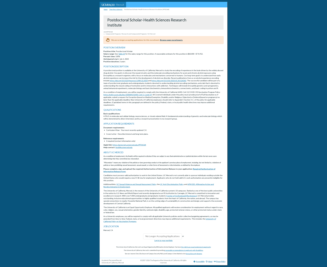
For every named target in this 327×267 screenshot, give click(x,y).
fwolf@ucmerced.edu (123, 147)
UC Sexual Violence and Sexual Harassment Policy (136, 184)
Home (106, 9)
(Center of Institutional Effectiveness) (181, 196)
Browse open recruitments (171, 40)
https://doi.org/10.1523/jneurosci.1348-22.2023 (129, 80)
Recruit (120, 4)
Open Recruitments (115, 9)
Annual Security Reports (194, 253)
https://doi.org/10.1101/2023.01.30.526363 (168, 80)
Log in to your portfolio (163, 240)
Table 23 (121, 54)
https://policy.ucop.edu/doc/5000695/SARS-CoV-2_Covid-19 (127, 95)
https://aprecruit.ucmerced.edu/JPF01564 (129, 145)
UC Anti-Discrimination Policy (171, 184)
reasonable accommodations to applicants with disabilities (184, 250)
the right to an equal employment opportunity (196, 247)
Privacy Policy (220, 262)
